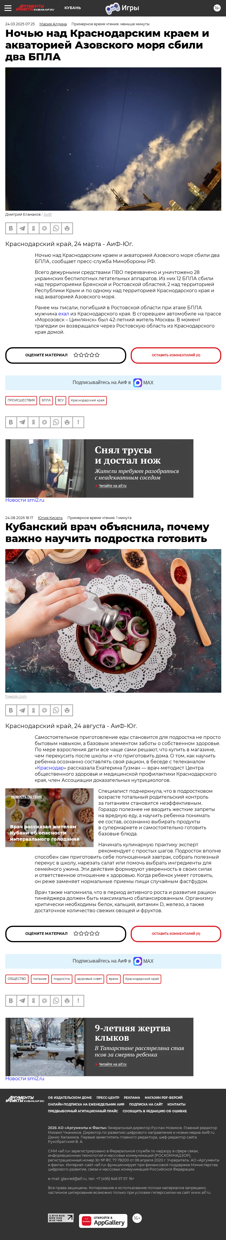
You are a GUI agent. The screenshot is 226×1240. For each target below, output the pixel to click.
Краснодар (50, 768)
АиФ (48, 214)
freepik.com (16, 696)
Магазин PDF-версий (163, 1098)
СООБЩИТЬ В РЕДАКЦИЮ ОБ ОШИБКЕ (155, 1111)
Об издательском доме (70, 1098)
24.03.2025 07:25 (20, 24)
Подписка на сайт (146, 1104)
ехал (63, 314)
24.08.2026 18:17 (19, 518)
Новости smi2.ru (24, 500)
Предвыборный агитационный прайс (83, 1111)
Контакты (176, 1104)
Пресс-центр (108, 1098)
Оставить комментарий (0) (176, 355)
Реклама (132, 1098)
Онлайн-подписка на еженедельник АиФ (86, 1104)
